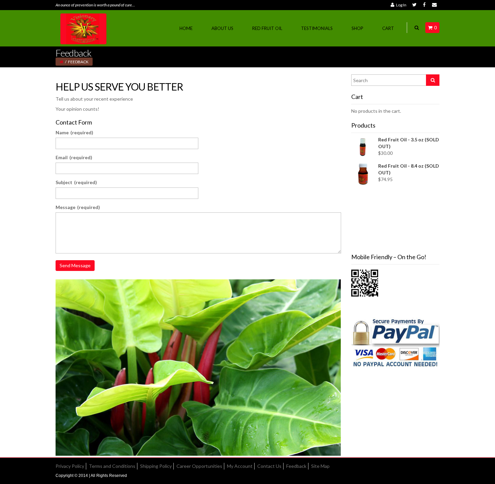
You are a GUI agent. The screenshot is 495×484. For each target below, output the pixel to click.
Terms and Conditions (112, 466)
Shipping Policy (156, 466)
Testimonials (317, 28)
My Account (240, 466)
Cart (388, 28)
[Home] (61, 61)
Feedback (296, 466)
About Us (222, 28)
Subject (76, 182)
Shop (357, 28)
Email (74, 157)
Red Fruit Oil (267, 28)
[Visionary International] (84, 28)
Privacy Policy (70, 466)
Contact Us (269, 466)
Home (186, 28)
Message (78, 207)
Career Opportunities (199, 466)
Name (74, 132)
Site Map (320, 466)
